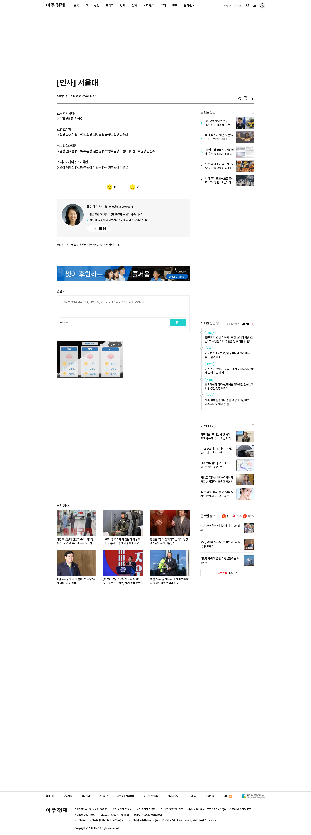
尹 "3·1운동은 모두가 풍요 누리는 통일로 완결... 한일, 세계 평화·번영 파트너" (122, 581)
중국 (76, 5)
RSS (226, 796)
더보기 (217, 574)
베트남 (250, 516)
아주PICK (206, 426)
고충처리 (192, 796)
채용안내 (86, 796)
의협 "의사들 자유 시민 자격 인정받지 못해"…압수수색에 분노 (169, 581)
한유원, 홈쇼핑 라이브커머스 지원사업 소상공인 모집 (118, 220)
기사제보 (103, 796)
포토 (174, 5)
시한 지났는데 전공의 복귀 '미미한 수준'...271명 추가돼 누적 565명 (75, 541)
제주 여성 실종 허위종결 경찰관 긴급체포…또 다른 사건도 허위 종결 (229, 402)
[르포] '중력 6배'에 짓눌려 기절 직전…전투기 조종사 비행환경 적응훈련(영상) (122, 541)
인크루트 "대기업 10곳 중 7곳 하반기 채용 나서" (116, 214)
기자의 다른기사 (98, 228)
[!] (253, 112)
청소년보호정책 (150, 796)
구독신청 (68, 796)
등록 (178, 322)
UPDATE (246, 324)
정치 (134, 5)
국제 (163, 5)
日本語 (237, 5)
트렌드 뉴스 (207, 112)
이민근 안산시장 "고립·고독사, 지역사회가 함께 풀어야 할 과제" (229, 371)
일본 (239, 516)
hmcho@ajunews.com (119, 206)
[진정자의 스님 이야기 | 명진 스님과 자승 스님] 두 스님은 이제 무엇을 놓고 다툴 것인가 (229, 339)
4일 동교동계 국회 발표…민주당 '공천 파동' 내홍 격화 (76, 581)
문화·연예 (189, 5)
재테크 (110, 5)
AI (86, 5)
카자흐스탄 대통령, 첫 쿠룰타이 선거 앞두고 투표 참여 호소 (228, 355)
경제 (122, 5)
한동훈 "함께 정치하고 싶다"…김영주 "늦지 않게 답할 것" (169, 541)
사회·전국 (148, 5)
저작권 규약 (173, 796)
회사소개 (50, 796)
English (227, 5)
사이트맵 (210, 796)
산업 (96, 5)
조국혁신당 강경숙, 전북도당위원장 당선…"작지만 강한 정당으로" (229, 386)
